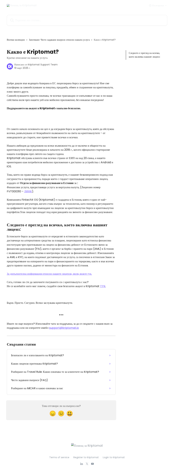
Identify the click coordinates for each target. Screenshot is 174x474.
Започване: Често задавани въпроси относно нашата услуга (59, 39)
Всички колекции (16, 39)
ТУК (103, 286)
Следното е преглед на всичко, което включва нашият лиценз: (144, 54)
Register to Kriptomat (86, 457)
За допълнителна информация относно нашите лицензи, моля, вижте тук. (49, 274)
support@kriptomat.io (64, 328)
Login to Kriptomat (114, 457)
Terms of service (59, 457)
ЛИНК (28, 191)
